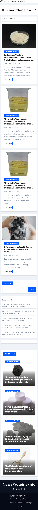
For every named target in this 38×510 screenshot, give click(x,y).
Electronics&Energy (15, 503)
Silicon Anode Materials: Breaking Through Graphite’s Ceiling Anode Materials (16, 305)
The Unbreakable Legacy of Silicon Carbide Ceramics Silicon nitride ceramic (17, 319)
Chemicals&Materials (12, 51)
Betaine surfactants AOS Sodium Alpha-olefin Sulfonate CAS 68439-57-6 (18, 249)
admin (6, 63)
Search (7, 283)
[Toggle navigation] (3, 10)
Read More (8, 80)
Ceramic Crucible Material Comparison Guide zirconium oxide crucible (18, 312)
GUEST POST (20, 507)
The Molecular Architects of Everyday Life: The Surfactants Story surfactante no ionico (18, 326)
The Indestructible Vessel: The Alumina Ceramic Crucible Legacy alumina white (18, 333)
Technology (28, 503)
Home (12, 499)
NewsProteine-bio (18, 10)
